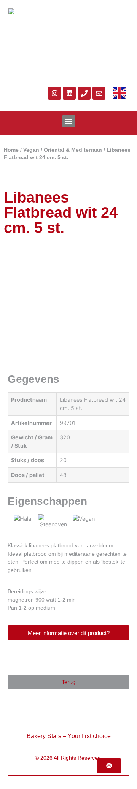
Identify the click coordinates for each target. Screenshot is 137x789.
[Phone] (84, 93)
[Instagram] (54, 93)
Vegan (31, 150)
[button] (68, 121)
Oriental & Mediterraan (73, 150)
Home (11, 150)
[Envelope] (98, 93)
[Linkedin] (69, 93)
